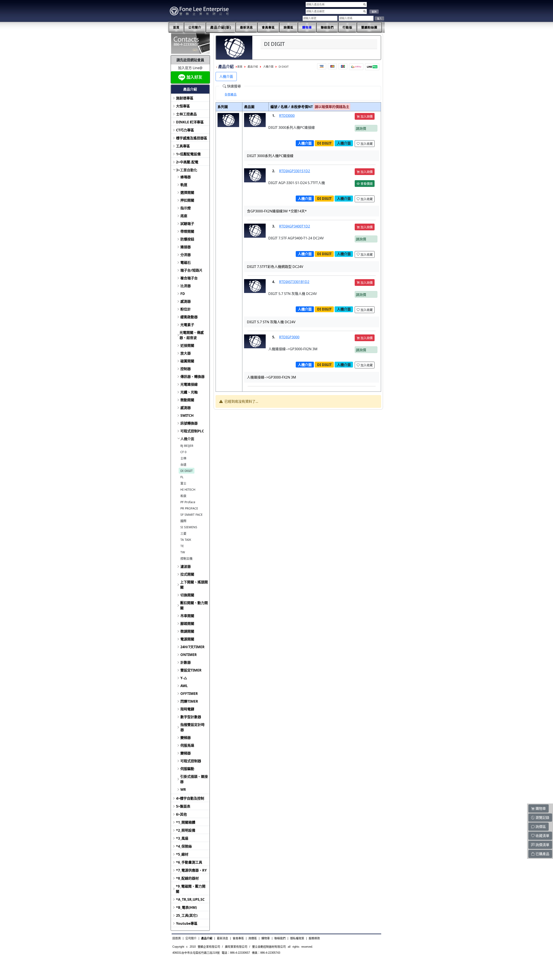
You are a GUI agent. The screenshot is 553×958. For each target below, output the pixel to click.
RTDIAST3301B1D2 (294, 281)
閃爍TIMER (189, 701)
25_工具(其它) (186, 915)
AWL (184, 685)
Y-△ (183, 678)
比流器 (185, 285)
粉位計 (185, 309)
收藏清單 (542, 835)
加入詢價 (366, 116)
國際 (183, 521)
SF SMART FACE (191, 514)
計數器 (185, 662)
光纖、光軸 (189, 392)
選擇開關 (187, 192)
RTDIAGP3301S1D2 (294, 171)
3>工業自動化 (186, 170)
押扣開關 (187, 200)
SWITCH (187, 415)
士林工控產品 (186, 114)
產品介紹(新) (220, 27)
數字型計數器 (190, 717)
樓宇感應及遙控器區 (191, 138)
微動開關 (187, 400)
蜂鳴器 (185, 177)
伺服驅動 (187, 768)
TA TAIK (185, 540)
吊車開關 (187, 615)
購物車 (307, 27)
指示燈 (185, 208)
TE (182, 546)
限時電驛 (187, 709)
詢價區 (288, 27)
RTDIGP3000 (289, 337)
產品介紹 (253, 66)
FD (182, 293)
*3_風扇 (182, 838)
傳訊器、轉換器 (192, 376)
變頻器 (185, 737)
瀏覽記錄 (542, 817)
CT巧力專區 (185, 130)
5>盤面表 (183, 806)
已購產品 (542, 853)
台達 (183, 464)
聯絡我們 (327, 27)
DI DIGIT (186, 471)
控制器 (185, 368)
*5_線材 (182, 854)
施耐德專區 (184, 98)
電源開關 (187, 639)
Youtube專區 (186, 923)
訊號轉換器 (189, 423)
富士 (183, 483)
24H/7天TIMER (192, 647)
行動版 (347, 27)
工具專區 (183, 146)
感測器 (185, 301)
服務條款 (314, 938)
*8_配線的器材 (187, 878)
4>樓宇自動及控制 (190, 798)
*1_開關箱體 (185, 822)
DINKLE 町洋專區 (190, 122)
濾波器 (185, 566)
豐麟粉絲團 (369, 27)
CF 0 (183, 452)
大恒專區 (183, 106)
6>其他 (181, 814)
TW (182, 552)
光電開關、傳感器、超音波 (192, 335)
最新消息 (246, 27)
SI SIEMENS (188, 527)
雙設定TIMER (191, 670)
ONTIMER (188, 654)
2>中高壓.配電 (187, 162)
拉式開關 (187, 574)
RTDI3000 (287, 115)
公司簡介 (194, 27)
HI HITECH (187, 489)
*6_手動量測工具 (189, 862)
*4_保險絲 (184, 846)
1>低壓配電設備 (188, 154)
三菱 (183, 533)
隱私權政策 (297, 938)
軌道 (183, 184)
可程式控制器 (190, 761)
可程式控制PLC (192, 431)
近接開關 (187, 345)
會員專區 (268, 27)
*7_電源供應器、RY (191, 870)
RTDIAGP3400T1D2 (294, 226)
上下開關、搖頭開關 (194, 585)
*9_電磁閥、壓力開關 (190, 889)
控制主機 (186, 558)
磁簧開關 (187, 361)
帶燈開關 (187, 231)
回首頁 (176, 938)
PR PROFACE (189, 508)
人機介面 (187, 438)
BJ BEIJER (186, 446)
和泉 (183, 496)
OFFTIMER (189, 693)
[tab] (230, 95)
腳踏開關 (187, 623)
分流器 (185, 254)
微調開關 (187, 631)
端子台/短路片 (191, 270)
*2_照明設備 (185, 830)
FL (181, 477)
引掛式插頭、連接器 (194, 779)
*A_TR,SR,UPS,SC (190, 899)
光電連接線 (189, 384)
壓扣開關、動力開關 (194, 605)
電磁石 (185, 262)
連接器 (185, 247)
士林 (183, 458)
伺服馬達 (187, 745)
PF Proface (187, 502)
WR (183, 789)
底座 (183, 215)
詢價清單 (542, 844)
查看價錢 (366, 183)
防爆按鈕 (187, 239)
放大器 (185, 353)
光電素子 (187, 324)
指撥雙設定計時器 (192, 727)
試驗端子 (187, 223)
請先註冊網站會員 (190, 59)
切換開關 (187, 595)
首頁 (176, 27)
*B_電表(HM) (186, 907)
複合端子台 (189, 278)
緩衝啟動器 (189, 317)
